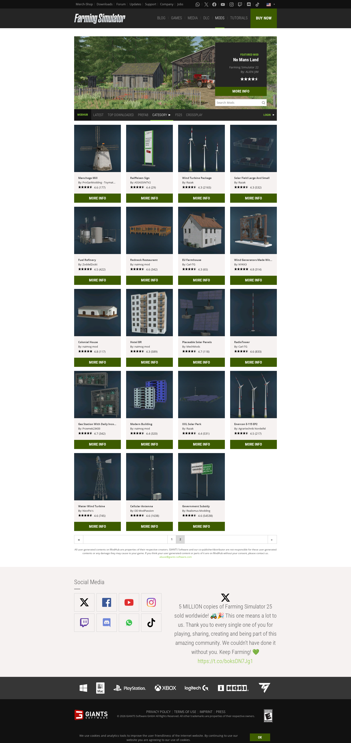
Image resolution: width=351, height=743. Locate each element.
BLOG (161, 18)
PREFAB (143, 115)
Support (150, 4)
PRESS (220, 712)
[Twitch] (240, 4)
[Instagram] (232, 4)
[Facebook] (214, 4)
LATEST (98, 115)
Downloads (105, 4)
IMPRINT (206, 712)
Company (166, 4)
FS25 (178, 115)
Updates (135, 4)
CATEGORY (159, 115)
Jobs (180, 4)
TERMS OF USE (185, 712)
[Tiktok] (257, 4)
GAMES (176, 18)
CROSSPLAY (194, 115)
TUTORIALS (239, 18)
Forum (121, 4)
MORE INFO (240, 91)
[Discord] (249, 4)
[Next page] (78, 539)
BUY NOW (264, 18)
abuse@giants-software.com (175, 557)
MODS (219, 18)
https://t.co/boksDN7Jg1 (225, 661)
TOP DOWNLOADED (121, 115)
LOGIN (267, 114)
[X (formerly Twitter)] (206, 4)
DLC (206, 18)
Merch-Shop (84, 4)
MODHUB (82, 114)
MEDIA (193, 18)
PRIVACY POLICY (158, 712)
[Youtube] (223, 4)
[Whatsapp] (198, 4)
